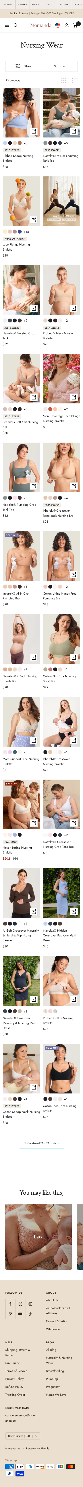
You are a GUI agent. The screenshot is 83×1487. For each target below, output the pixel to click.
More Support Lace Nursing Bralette (21, 761)
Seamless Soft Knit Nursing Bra (20, 424)
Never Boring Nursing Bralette (17, 850)
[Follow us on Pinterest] (10, 1314)
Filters (27, 66)
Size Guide (12, 1363)
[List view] (75, 80)
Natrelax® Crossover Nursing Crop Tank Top (58, 844)
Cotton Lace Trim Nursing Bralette (60, 1108)
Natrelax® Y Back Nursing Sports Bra (20, 678)
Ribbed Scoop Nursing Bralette (18, 158)
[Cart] (75, 25)
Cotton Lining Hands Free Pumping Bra (59, 596)
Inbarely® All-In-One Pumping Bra (16, 596)
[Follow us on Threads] (20, 1304)
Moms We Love (56, 1394)
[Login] (67, 25)
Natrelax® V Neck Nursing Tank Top (60, 158)
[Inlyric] (50, 4)
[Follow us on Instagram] (30, 1304)
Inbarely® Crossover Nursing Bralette (56, 761)
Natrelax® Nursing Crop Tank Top (19, 335)
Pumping (52, 1379)
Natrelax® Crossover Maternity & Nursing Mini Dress (19, 1023)
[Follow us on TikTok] (30, 1314)
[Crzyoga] (64, 4)
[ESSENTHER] (36, 4)
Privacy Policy (14, 1379)
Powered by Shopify (37, 1448)
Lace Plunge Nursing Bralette (16, 246)
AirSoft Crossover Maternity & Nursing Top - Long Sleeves (21, 935)
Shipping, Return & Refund (17, 1352)
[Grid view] (64, 80)
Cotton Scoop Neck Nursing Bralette (21, 1114)
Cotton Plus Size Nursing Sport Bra (59, 678)
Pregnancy (53, 1386)
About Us (52, 1300)
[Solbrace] (22, 4)
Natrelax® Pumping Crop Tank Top (19, 507)
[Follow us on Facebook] (10, 1304)
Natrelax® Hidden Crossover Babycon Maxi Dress (59, 935)
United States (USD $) (20, 1436)
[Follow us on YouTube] (20, 1314)
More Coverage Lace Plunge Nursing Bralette (61, 418)
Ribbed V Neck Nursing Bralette (59, 335)
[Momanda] (8, 4)
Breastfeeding (55, 1371)
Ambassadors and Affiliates (58, 1310)
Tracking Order (15, 1394)
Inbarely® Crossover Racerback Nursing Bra (58, 513)
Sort (56, 66)
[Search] (16, 25)
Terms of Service (16, 1371)
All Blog (51, 1350)
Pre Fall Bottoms (19, 13)
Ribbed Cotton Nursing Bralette (58, 1020)
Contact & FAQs (56, 1321)
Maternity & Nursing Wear (59, 1360)
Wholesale (53, 1329)
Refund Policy (14, 1386)
